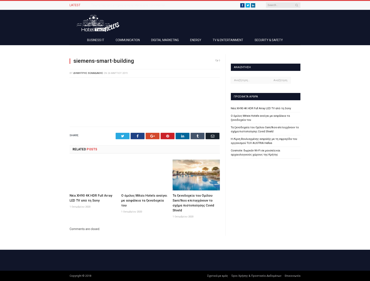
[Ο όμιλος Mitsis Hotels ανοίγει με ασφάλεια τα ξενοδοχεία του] (145, 175)
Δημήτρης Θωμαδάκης (88, 73)
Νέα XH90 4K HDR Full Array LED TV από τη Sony (261, 108)
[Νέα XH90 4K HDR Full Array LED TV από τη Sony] (93, 175)
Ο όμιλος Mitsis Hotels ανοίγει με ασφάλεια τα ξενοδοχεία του (144, 200)
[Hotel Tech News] (96, 22)
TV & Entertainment (228, 40)
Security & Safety (269, 40)
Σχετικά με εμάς (217, 275)
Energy (195, 40)
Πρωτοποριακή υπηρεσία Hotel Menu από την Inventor (128, 5)
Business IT (95, 40)
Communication (128, 40)
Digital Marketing (165, 40)
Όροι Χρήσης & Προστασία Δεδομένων (256, 275)
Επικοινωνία (292, 275)
